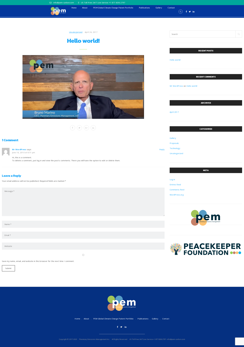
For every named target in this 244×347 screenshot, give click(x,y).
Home (74, 7)
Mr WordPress (19, 149)
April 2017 (174, 112)
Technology (175, 148)
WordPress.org (177, 194)
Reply (162, 149)
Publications (144, 7)
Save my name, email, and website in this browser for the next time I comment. (38, 261)
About (85, 7)
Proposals (174, 143)
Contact (171, 7)
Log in (172, 179)
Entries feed (175, 184)
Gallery (159, 7)
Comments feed (177, 189)
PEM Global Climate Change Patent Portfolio (113, 7)
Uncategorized (75, 32)
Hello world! (175, 60)
